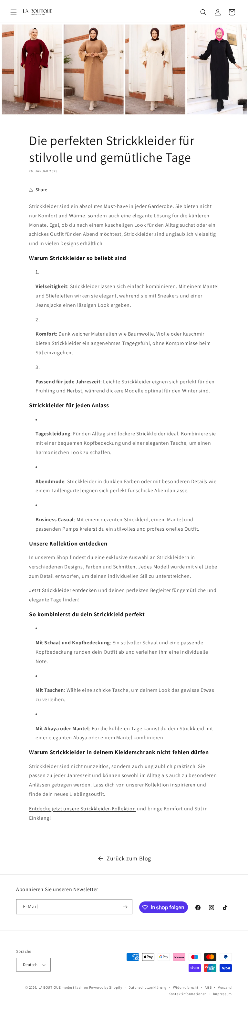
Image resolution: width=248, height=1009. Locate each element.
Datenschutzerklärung (148, 987)
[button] (13, 12)
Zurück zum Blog (129, 858)
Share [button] (41, 189)
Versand (225, 987)
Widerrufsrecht (186, 987)
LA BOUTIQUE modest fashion (63, 987)
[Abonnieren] (125, 906)
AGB (208, 987)
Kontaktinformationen (188, 994)
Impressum (222, 994)
